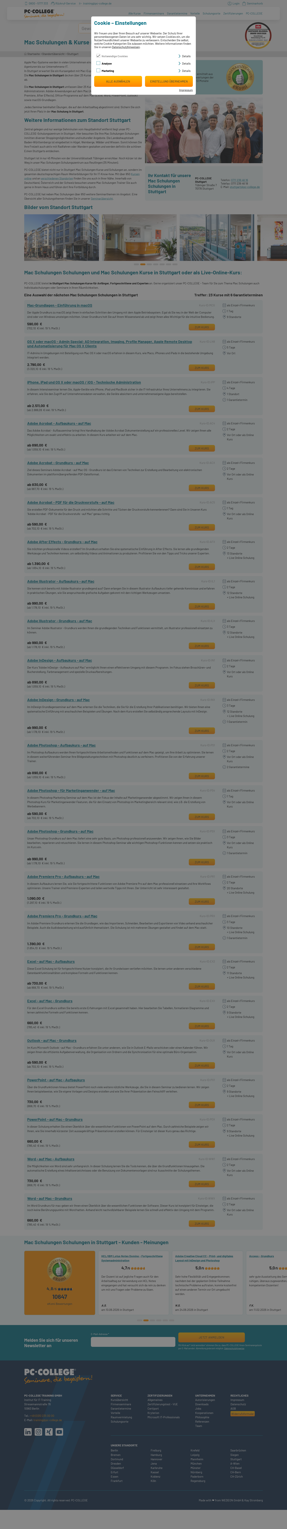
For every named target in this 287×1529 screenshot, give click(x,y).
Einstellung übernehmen (169, 81)
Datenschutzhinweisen (126, 47)
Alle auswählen (118, 81)
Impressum (186, 90)
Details (186, 56)
